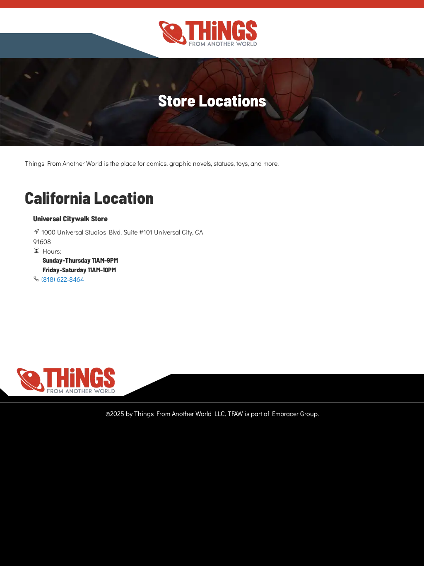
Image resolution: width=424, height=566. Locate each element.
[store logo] (207, 33)
